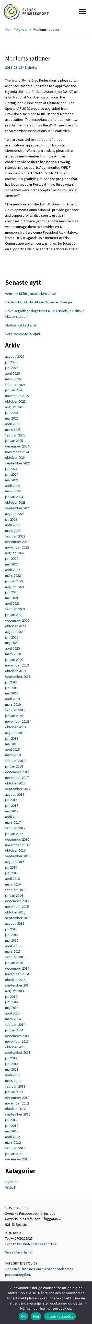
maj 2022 (11, 564)
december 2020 (17, 620)
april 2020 (12, 648)
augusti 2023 (14, 513)
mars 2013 (13, 1080)
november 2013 (17, 1041)
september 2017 (17, 789)
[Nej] (85, 1302)
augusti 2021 (14, 586)
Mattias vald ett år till (21, 325)
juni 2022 (11, 558)
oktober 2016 (15, 850)
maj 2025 (11, 418)
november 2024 (17, 452)
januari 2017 (14, 833)
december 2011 (17, 1159)
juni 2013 (11, 1063)
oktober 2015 (15, 912)
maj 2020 (11, 642)
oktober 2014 (15, 979)
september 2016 (17, 856)
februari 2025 (15, 435)
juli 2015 (11, 929)
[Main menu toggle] (82, 11)
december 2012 (17, 1097)
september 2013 (17, 1052)
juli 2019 (11, 682)
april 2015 (12, 946)
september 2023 (17, 508)
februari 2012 (15, 1148)
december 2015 (17, 901)
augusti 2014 (14, 991)
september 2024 (17, 463)
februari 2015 (15, 957)
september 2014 (17, 985)
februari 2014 (15, 1024)
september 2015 (17, 917)
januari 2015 (14, 962)
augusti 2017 (14, 794)
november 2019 (17, 665)
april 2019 (12, 698)
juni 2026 (11, 367)
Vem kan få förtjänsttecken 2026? (30, 293)
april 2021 (12, 603)
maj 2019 (11, 693)
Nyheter (31, 67)
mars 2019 (13, 704)
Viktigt (10, 1187)
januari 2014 (14, 1030)
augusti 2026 (14, 356)
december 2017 (17, 772)
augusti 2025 (14, 407)
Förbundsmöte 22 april (22, 334)
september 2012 (17, 1114)
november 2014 (17, 974)
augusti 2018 (14, 732)
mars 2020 (13, 654)
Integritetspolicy (60, 1316)
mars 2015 (13, 951)
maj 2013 (11, 1069)
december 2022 (17, 541)
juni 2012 (11, 1125)
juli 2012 (11, 1120)
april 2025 (12, 424)
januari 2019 (14, 715)
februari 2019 (15, 710)
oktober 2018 (15, 727)
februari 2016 (15, 890)
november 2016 (17, 845)
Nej (36, 1316)
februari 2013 (15, 1086)
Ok (23, 1316)
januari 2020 (14, 659)
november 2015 (17, 906)
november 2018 (17, 721)
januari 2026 (14, 390)
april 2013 (12, 1075)
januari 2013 (14, 1092)
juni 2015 (11, 934)
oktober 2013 (15, 1047)
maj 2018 (11, 744)
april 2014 (12, 1013)
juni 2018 (11, 738)
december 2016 (17, 839)
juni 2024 (11, 474)
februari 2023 (15, 536)
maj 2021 (11, 597)
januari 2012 (14, 1153)
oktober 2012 (15, 1108)
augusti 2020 (14, 631)
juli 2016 (11, 867)
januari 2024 (14, 496)
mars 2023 (13, 530)
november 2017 (17, 777)
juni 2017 (11, 805)
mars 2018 (13, 755)
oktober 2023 (15, 502)
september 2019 (17, 676)
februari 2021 (15, 609)
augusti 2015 (14, 923)
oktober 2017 (15, 783)
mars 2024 (13, 491)
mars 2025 (13, 429)
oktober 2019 (15, 671)
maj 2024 (11, 480)
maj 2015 (11, 940)
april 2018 (12, 749)
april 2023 (12, 525)
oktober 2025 (15, 401)
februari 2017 (15, 828)
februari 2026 (15, 384)
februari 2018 (15, 760)
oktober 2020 (15, 626)
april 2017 (12, 816)
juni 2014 (11, 1002)
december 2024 (17, 446)
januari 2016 (14, 895)
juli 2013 (11, 1058)
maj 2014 (11, 1007)
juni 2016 (11, 873)
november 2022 (17, 547)
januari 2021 (14, 614)
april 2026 (12, 373)
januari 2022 (14, 581)
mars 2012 (13, 1142)
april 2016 (12, 878)
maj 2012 (11, 1131)
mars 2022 (13, 575)
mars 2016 (13, 884)
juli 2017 (11, 800)
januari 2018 (14, 766)
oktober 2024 (15, 457)
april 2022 (12, 570)
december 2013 (17, 1035)
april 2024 (12, 485)
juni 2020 (11, 637)
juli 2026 (11, 362)
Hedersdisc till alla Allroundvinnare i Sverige (38, 302)
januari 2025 (14, 440)
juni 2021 (11, 592)
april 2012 (12, 1136)
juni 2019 (11, 687)
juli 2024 (11, 468)
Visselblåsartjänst (18, 1252)
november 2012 (17, 1103)
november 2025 (17, 395)
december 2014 (17, 968)
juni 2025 (11, 412)
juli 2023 (11, 519)
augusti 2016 (14, 861)
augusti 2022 (14, 553)
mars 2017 (13, 822)
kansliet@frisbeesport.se (37, 1244)
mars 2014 (13, 1019)
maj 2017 (11, 811)
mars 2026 (13, 379)
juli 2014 (11, 996)
